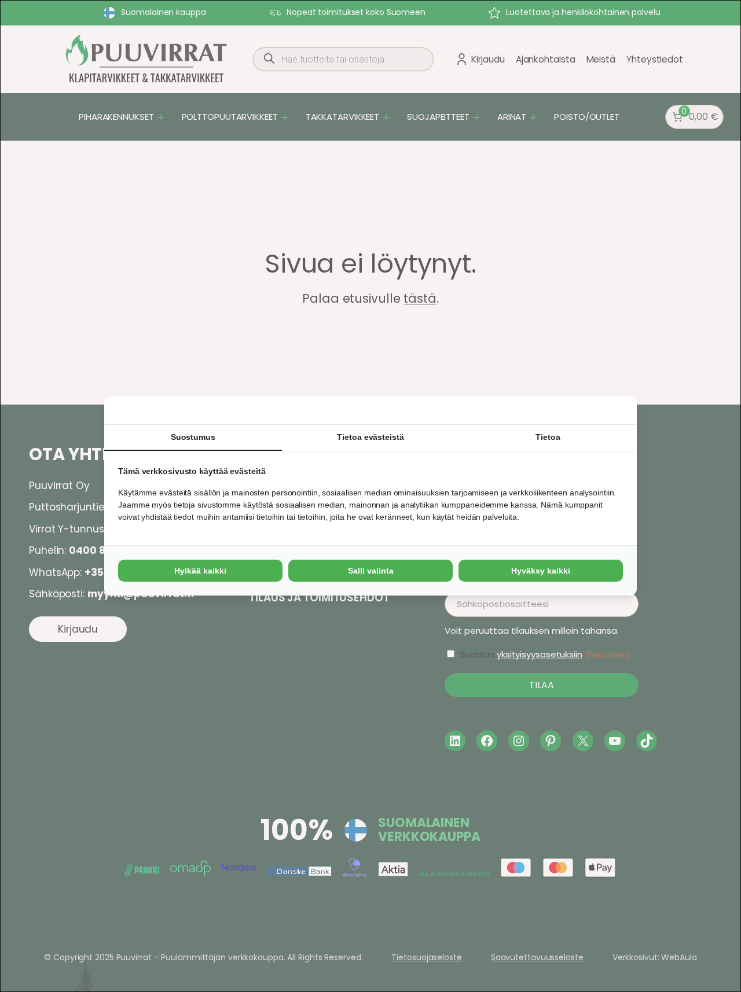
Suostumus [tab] (193, 437)
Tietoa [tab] (547, 437)
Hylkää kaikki (200, 570)
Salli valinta (371, 570)
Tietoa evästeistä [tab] (370, 437)
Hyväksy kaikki (540, 570)
